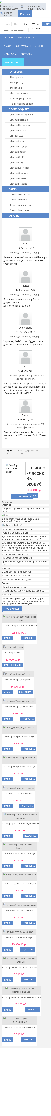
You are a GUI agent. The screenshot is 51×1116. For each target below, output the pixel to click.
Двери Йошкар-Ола (21, 114)
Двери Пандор (18, 178)
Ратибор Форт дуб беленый (19, 706)
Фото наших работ (28, 37)
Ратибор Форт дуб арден (17, 679)
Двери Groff (17, 157)
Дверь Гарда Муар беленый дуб (20, 883)
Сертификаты (23, 45)
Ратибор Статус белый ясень (19, 910)
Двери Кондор (18, 146)
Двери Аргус (17, 162)
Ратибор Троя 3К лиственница (20, 1027)
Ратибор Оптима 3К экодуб (19, 937)
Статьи (39, 45)
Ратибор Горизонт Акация (19, 793)
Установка (10, 54)
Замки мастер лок (20, 194)
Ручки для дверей (20, 204)
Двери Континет (19, 167)
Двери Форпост (19, 173)
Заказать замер (13, 62)
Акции (7, 45)
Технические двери (21, 103)
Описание (7, 502)
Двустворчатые (19, 93)
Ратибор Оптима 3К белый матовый (19, 967)
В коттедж (16, 87)
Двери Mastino (18, 183)
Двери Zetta (17, 141)
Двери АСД (16, 135)
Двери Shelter (18, 151)
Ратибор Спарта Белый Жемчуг (19, 853)
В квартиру (16, 82)
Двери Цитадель (20, 125)
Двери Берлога (18, 130)
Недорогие (16, 77)
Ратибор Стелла (13, 652)
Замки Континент (20, 210)
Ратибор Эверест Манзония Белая (20, 625)
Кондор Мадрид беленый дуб (20, 736)
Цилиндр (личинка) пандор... (25, 252)
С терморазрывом (20, 98)
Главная (8, 37)
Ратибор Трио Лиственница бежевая (20, 823)
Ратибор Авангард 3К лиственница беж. (21, 997)
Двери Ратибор (19, 119)
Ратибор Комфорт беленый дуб (19, 766)
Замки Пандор (18, 199)
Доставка (26, 54)
